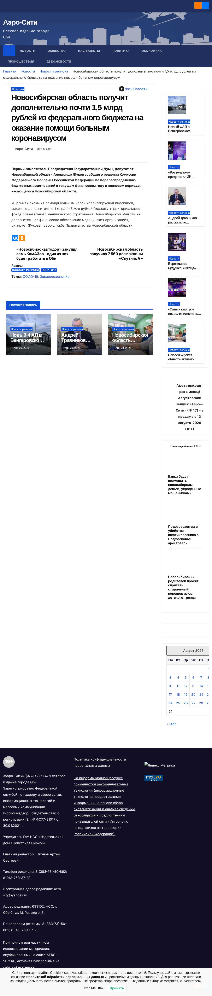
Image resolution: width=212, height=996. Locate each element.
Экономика (152, 50)
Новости (28, 50)
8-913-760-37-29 (16, 878)
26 (186, 703)
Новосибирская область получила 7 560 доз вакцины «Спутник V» (116, 254)
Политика (121, 50)
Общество (57, 50)
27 (193, 703)
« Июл (171, 724)
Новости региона (54, 71)
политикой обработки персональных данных (66, 977)
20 (193, 694)
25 (178, 703)
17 (170, 694)
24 (170, 703)
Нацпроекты (89, 50)
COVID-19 (30, 276)
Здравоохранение (54, 276)
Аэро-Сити (20, 22)
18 (178, 694)
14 (201, 686)
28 (201, 703)
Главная (9, 71)
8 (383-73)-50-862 (51, 871)
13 (193, 686)
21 (201, 694)
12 (186, 686)
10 (170, 686)
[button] (206, 56)
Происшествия (21, 61)
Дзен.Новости (59, 61)
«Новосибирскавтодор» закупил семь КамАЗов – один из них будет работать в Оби (46, 254)
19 (186, 694)
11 (178, 686)
